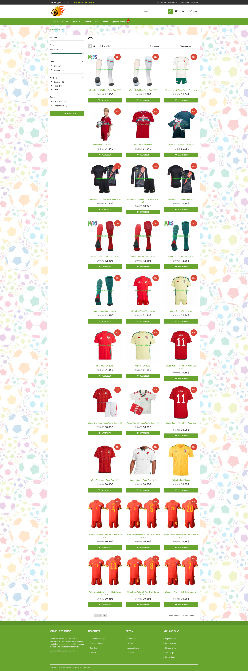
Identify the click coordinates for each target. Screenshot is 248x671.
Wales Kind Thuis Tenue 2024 (143, 311)
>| (104, 615)
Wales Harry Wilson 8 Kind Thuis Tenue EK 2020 (143, 593)
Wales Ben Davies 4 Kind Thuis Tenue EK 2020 (105, 536)
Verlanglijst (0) (173, 2)
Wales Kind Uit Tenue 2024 (181, 311)
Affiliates (130, 643)
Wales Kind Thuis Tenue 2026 (105, 144)
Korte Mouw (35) (60, 101)
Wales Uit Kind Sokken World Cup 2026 (105, 90)
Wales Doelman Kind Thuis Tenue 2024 (105, 199)
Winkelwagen (184, 2)
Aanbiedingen (133, 648)
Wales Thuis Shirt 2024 (104, 365)
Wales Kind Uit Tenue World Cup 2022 (143, 423)
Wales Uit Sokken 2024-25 (105, 311)
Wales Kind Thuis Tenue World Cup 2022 (105, 423)
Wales (61, 29)
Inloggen (57, 2)
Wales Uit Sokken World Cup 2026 (143, 90)
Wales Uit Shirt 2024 (143, 365)
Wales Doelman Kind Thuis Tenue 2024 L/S (143, 200)
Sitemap (130, 652)
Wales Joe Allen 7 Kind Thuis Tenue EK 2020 (181, 593)
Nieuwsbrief (170, 657)
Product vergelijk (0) (104, 46)
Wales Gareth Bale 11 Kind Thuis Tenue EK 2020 (105, 593)
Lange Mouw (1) (60, 105)
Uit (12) (57, 89)
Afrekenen (194, 2)
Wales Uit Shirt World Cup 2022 (143, 480)
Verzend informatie (97, 643)
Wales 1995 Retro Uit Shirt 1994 (181, 144)
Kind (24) (57, 66)
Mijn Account (161, 2)
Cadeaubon (132, 638)
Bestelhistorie (170, 643)
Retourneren (170, 648)
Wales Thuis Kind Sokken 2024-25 (105, 256)
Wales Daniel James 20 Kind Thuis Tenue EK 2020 (181, 536)
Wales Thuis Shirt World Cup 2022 (105, 480)
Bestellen (106, 100)
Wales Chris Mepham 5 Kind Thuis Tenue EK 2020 (143, 536)
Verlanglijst (169, 652)
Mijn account (170, 638)
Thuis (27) (58, 85)
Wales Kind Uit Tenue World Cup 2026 (181, 90)
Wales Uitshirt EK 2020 (181, 480)
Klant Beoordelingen (98, 638)
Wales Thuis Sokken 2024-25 (143, 256)
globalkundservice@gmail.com (66, 651)
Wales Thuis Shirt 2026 (143, 144)
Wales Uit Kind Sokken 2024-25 (181, 256)
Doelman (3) (59, 82)
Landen (55, 29)
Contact (93, 652)
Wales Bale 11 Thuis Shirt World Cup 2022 (181, 367)
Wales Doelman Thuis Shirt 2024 (181, 199)
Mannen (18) (59, 70)
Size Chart (94, 648)
